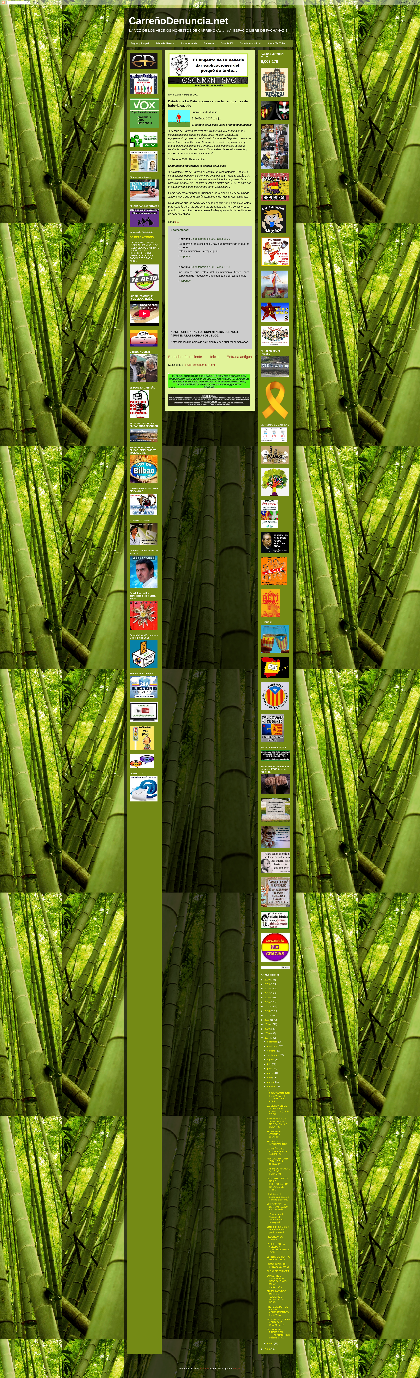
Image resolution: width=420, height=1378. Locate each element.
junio (269, 1068)
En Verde (209, 43)
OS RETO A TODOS (142, 237)
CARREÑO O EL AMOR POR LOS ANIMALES (277, 1151)
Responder (184, 256)
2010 (267, 1024)
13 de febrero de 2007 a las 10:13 (210, 267)
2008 (267, 1033)
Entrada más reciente (185, 357)
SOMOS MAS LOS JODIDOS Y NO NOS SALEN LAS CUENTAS (277, 1122)
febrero (271, 1086)
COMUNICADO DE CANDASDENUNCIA (278, 1265)
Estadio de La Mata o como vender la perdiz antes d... (278, 1229)
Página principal (140, 43)
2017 (267, 993)
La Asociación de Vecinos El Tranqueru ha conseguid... (275, 1218)
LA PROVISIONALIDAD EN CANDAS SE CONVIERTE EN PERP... (278, 1096)
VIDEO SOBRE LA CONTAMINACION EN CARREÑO (277, 1207)
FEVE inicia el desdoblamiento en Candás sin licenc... (278, 1197)
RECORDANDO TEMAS (275, 1238)
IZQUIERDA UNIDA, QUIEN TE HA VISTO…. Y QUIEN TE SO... (278, 1110)
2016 (267, 997)
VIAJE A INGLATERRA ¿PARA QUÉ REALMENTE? (278, 1322)
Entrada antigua (239, 357)
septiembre (273, 1055)
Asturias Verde (189, 43)
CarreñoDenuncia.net (178, 20)
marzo (270, 1082)
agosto (270, 1059)
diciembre (272, 1041)
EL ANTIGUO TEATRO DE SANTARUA (278, 1258)
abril (269, 1077)
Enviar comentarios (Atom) (200, 364)
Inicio (214, 357)
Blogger (236, 1368)
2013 (267, 1011)
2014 (267, 1006)
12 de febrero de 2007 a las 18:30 (210, 238)
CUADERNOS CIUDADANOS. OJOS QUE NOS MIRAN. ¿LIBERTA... (276, 1281)
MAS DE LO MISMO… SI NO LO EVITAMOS (278, 1171)
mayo (270, 1073)
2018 (267, 988)
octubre (271, 1050)
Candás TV (227, 43)
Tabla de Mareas (165, 43)
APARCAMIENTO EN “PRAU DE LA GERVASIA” (277, 1161)
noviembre (272, 1046)
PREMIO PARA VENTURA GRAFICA (274, 1134)
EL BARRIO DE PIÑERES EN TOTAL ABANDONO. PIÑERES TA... (278, 1333)
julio (269, 1064)
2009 (267, 1029)
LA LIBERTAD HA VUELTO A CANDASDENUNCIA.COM (278, 1248)
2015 (267, 1002)
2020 (267, 979)
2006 (267, 1349)
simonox (204, 1368)
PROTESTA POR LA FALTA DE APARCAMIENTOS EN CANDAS (278, 1310)
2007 (267, 1037)
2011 (266, 1020)
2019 (267, 984)
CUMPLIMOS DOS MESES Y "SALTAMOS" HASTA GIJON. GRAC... (276, 1297)
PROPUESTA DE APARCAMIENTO (277, 1143)
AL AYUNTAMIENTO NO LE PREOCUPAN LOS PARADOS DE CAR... (277, 1184)
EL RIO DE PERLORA (278, 1271)
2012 (267, 1015)
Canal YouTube (276, 43)
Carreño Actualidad (250, 43)
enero (270, 1343)
